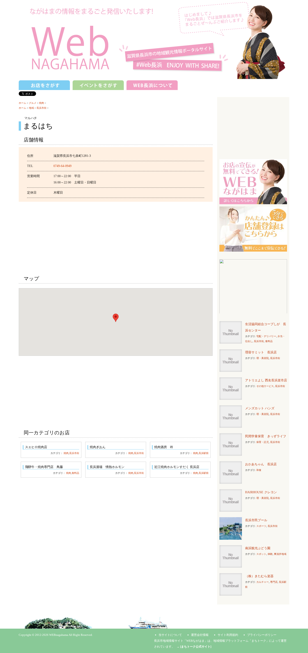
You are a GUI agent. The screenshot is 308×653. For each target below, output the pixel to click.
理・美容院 (262, 358)
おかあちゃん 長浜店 (261, 464)
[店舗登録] (253, 228)
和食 (258, 470)
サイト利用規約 (228, 635)
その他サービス (265, 386)
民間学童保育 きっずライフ (265, 436)
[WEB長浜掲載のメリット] (253, 181)
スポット (261, 554)
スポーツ (261, 526)
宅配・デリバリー (266, 336)
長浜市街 (41, 108)
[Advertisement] (116, 237)
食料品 (75, 473)
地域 (31, 108)
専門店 (274, 582)
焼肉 (41, 103)
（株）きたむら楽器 (259, 576)
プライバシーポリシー (261, 635)
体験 (270, 554)
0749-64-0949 (62, 166)
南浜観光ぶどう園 (257, 548)
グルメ (32, 103)
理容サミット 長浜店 (261, 352)
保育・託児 (262, 442)
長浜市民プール (256, 520)
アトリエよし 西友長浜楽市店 (266, 380)
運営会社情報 (200, 635)
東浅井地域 (280, 554)
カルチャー (262, 582)
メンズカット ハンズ (259, 408)
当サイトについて (170, 635)
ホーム (22, 103)
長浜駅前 (204, 453)
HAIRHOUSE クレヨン (261, 492)
